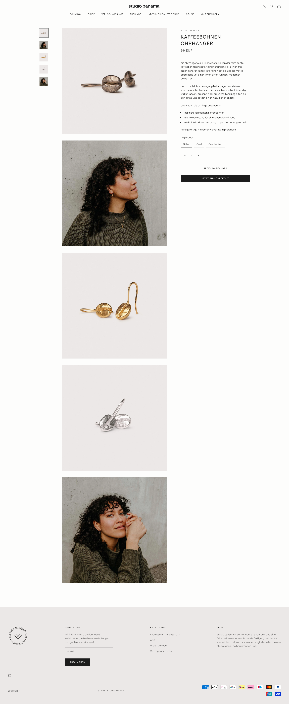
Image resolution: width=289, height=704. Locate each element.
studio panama (190, 30)
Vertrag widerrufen (161, 651)
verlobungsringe (112, 14)
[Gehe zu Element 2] (44, 45)
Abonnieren (77, 662)
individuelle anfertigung (163, 14)
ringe (91, 14)
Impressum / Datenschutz (165, 634)
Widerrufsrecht (159, 645)
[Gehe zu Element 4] (44, 69)
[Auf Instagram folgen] (9, 675)
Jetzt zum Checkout (215, 178)
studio (190, 14)
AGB (152, 640)
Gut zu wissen (210, 14)
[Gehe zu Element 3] (44, 57)
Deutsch (13, 691)
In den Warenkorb (215, 168)
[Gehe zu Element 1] (44, 33)
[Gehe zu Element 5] (44, 81)
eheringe (135, 14)
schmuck (75, 14)
